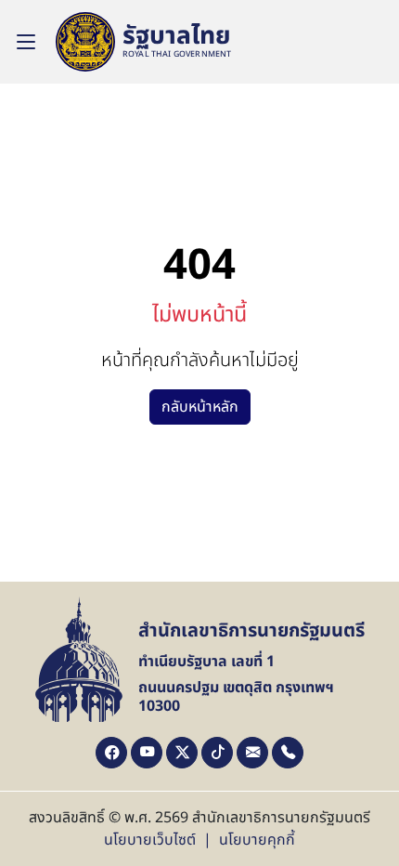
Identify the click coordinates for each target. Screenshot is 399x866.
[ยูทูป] (146, 752)
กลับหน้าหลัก (199, 407)
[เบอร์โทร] (287, 752)
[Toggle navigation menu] (26, 42)
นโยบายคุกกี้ (257, 840)
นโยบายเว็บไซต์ (150, 840)
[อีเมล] (252, 752)
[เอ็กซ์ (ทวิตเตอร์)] (182, 752)
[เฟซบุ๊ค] (111, 752)
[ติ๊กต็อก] (217, 752)
